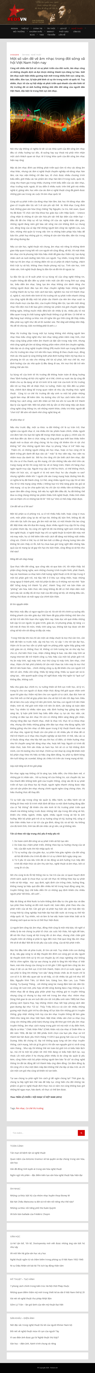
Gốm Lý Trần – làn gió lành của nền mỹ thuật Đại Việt (36, 1304)
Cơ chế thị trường (34, 1108)
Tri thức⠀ (52, 28)
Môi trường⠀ (19, 31)
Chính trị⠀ (38, 28)
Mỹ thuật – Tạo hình (22, 1279)
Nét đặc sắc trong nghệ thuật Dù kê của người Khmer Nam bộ (41, 1325)
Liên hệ (62, 34)
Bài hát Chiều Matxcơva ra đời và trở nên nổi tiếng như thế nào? (42, 1201)
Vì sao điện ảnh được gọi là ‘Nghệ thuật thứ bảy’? (34, 1337)
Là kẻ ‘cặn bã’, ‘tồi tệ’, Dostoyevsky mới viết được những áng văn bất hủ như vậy (47, 1245)
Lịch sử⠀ (64, 28)
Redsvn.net (54, 1368)
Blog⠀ (33, 34)
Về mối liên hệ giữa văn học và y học (28, 1253)
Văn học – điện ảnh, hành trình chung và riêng (33, 1343)
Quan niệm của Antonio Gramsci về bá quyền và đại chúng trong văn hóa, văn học (47, 1161)
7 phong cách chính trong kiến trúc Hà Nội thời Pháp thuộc (39, 1286)
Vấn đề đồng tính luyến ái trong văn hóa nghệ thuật (36, 1169)
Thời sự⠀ (25, 28)
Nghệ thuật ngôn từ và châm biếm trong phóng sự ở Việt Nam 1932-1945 (46, 1259)
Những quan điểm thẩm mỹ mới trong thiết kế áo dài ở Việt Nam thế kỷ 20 (47, 1292)
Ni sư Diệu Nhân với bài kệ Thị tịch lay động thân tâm (37, 1265)
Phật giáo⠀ (64, 31)
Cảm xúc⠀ (77, 31)
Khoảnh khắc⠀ (36, 31)
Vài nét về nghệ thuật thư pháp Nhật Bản (31, 1298)
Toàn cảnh (16, 1146)
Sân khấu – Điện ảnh (22, 1318)
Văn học (15, 1236)
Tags (41, 34)
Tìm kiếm (51, 34)
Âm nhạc (20, 1108)
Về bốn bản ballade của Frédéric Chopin (30, 1214)
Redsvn (14, 28)
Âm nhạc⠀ (26, 55)
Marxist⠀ (51, 31)
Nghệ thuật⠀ (77, 28)
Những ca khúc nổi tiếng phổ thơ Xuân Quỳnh (33, 1208)
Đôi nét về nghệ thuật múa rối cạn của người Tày (34, 1331)
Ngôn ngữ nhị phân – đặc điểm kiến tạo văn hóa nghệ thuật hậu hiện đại (46, 1175)
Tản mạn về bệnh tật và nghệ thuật (28, 1152)
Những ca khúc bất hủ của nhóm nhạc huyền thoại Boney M (40, 1195)
